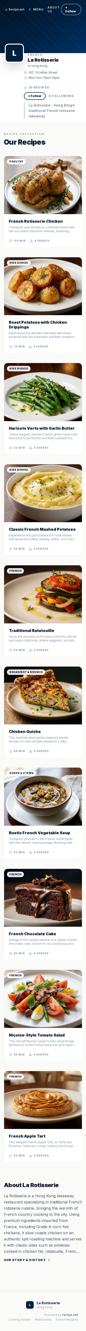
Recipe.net (16, 9)
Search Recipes (67, 1319)
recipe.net (70, 1315)
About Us (54, 9)
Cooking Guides (19, 1319)
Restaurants (43, 1319)
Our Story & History (25, 1260)
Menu (38, 9)
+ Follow (70, 9)
